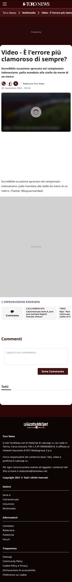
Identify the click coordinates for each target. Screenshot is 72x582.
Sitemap (7, 556)
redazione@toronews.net (33, 471)
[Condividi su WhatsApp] (3, 83)
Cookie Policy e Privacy (15, 565)
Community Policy (13, 561)
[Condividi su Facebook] (9, 83)
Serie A (7, 495)
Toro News (9, 13)
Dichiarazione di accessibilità (19, 570)
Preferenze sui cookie (15, 574)
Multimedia (28, 12)
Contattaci (8, 525)
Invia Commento (53, 371)
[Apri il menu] (5, 4)
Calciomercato (11, 499)
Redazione (8, 530)
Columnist (8, 503)
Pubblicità (8, 534)
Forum (6, 539)
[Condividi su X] (15, 83)
